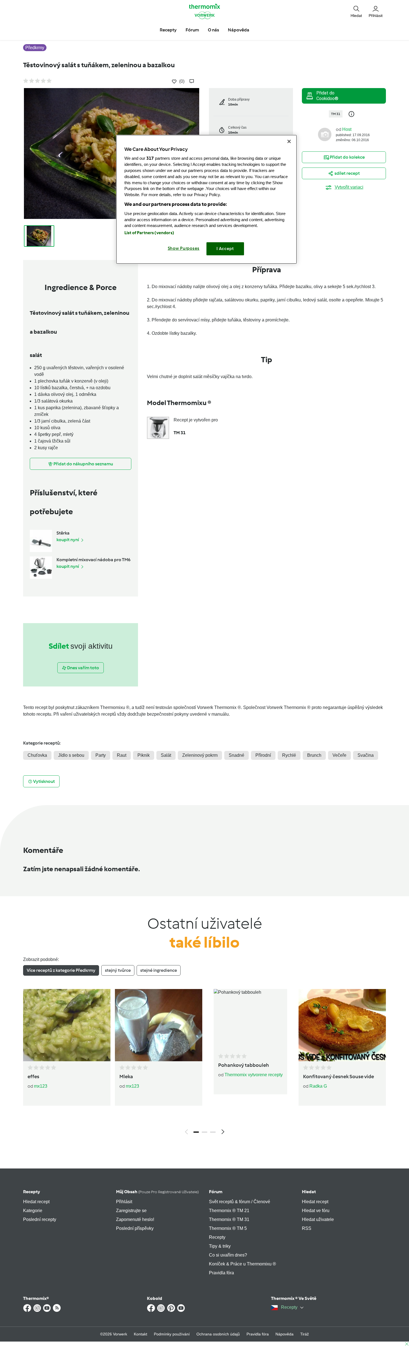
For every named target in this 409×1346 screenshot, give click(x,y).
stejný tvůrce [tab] (118, 970)
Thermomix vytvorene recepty (254, 1074)
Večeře (339, 755)
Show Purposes (184, 248)
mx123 (40, 1086)
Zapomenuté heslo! (135, 1219)
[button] (356, 11)
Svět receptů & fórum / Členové (239, 1201)
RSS (306, 1228)
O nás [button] (213, 30)
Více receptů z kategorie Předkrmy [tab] (61, 970)
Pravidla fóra (221, 1272)
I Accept (225, 248)
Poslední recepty (39, 1219)
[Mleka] (158, 1025)
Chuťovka (37, 755)
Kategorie (32, 1210)
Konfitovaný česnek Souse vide (338, 1076)
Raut (121, 755)
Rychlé (289, 755)
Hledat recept (36, 1201)
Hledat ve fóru (315, 1210)
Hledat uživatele (318, 1219)
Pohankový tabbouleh (243, 1065)
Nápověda (284, 1334)
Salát (166, 755)
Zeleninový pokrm (200, 755)
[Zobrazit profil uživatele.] (324, 134)
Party (100, 755)
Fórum (215, 1191)
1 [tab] (196, 1132)
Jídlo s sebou (71, 755)
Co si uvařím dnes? (228, 1255)
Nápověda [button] (238, 30)
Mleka (126, 1076)
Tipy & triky (220, 1246)
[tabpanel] (204, 1063)
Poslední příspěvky (135, 1228)
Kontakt (140, 1334)
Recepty (31, 1191)
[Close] (289, 141)
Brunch (314, 755)
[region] (206, 199)
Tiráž (304, 1334)
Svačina (366, 755)
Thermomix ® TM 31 (229, 1219)
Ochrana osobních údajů (218, 1334)
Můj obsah (157, 1191)
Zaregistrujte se (131, 1210)
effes (33, 1076)
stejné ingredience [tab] (158, 970)
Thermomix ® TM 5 (228, 1228)
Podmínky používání (172, 1334)
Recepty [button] (168, 30)
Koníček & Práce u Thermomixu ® (242, 1264)
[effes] (66, 1025)
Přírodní (263, 755)
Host (346, 129)
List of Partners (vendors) (149, 232)
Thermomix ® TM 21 (229, 1210)
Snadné (236, 755)
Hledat (309, 1191)
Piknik (143, 755)
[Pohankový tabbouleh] (250, 1019)
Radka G (318, 1086)
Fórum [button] (192, 30)
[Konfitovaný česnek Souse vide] (342, 1025)
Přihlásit (124, 1201)
